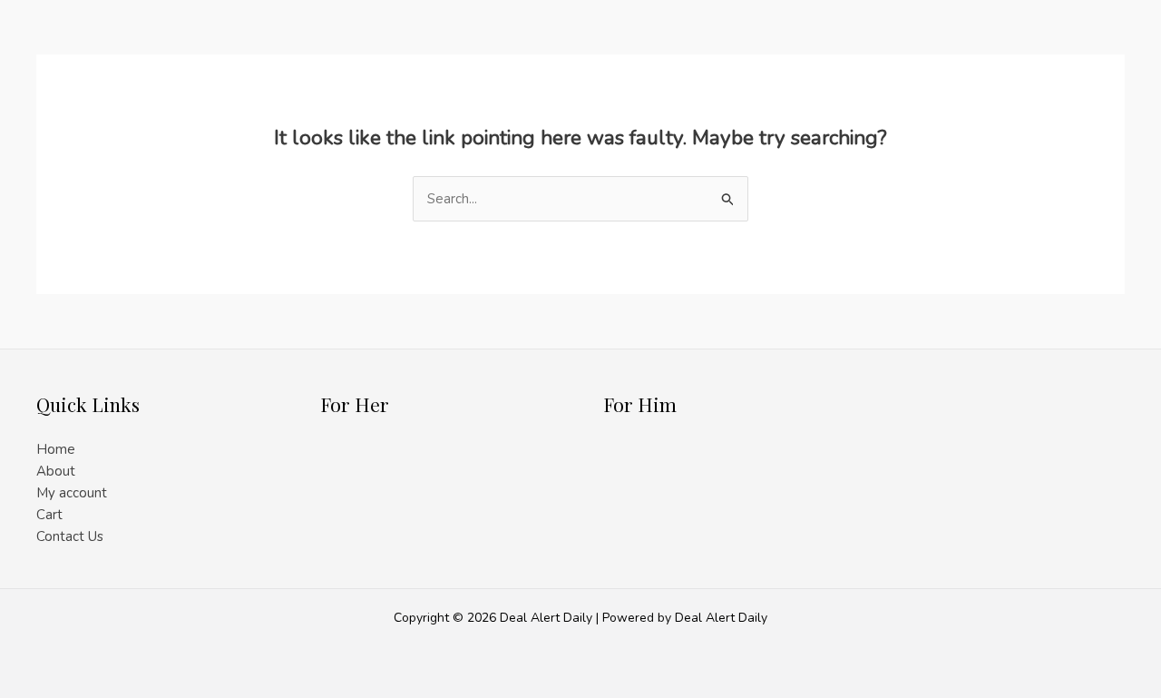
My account (71, 493)
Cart (49, 515)
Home (55, 449)
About (55, 471)
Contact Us (69, 536)
